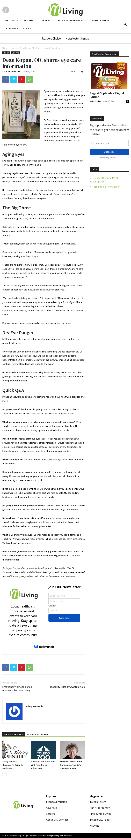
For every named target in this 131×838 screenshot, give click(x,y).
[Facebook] (5, 9)
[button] (125, 24)
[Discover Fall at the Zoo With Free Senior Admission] (43, 750)
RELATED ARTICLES (13, 734)
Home (5, 48)
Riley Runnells (12, 71)
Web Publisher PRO (68, 835)
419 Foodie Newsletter (106, 186)
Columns (15, 53)
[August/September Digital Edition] (109, 75)
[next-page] (10, 774)
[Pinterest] (21, 79)
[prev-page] (4, 774)
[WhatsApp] (29, 79)
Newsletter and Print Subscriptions (104, 179)
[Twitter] (13, 79)
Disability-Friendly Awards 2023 (67, 686)
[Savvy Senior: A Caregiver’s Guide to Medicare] (14, 750)
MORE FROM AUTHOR (37, 734)
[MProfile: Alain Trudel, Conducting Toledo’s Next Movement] (72, 750)
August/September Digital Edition (107, 95)
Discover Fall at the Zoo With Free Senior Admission (43, 765)
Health (14, 48)
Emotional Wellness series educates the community (17, 688)
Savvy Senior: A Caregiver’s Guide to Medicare (12, 765)
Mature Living (95, 101)
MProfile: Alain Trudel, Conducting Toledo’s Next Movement (71, 765)
